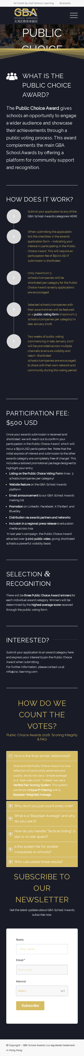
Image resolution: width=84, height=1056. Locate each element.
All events (65, 3)
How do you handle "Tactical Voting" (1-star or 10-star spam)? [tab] (45, 834)
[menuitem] (33, 3)
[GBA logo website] (34, 15)
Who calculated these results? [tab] (38, 862)
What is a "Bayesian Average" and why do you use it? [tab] (44, 818)
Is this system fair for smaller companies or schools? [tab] (36, 849)
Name (20, 939)
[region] (42, 780)
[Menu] (71, 15)
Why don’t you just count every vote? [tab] (43, 806)
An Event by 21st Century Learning (34, 3)
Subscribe (30, 1006)
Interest (21, 981)
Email (20, 960)
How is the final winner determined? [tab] (42, 756)
